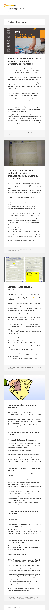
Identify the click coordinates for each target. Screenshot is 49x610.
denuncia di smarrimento (13, 134)
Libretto (39, 367)
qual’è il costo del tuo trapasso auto (20, 590)
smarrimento (10, 368)
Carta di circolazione (32, 132)
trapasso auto (28, 68)
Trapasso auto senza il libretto (20, 288)
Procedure (24, 132)
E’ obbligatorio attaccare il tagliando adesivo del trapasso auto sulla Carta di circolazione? (23, 174)
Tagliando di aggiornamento (14, 250)
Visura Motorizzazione (22, 116)
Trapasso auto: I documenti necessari (23, 406)
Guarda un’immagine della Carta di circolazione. (20, 450)
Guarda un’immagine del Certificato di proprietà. (20, 479)
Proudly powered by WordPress (14, 607)
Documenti (19, 132)
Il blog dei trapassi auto (15, 8)
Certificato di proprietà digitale (18, 598)
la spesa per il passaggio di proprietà (21, 358)
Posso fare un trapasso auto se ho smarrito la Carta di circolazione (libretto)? (24, 61)
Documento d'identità (30, 598)
